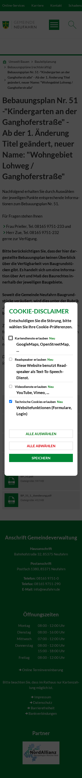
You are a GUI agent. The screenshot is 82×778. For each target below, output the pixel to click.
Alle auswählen (41, 434)
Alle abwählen (41, 446)
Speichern (41, 458)
